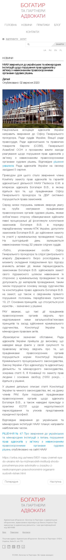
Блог (57, 25)
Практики (43, 25)
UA (45, 50)
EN (55, 50)
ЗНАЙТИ (60, 44)
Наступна (55, 482)
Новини (26, 25)
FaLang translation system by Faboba (10, 490)
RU (50, 50)
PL (61, 50)
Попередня (11, 482)
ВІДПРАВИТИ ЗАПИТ (16, 39)
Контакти (32, 32)
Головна (11, 25)
